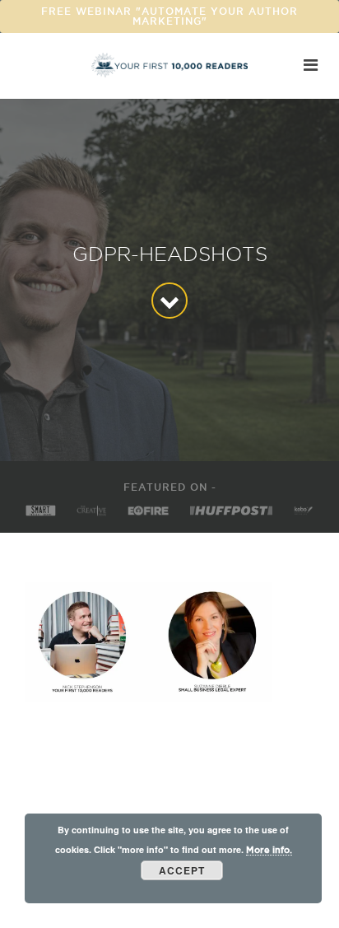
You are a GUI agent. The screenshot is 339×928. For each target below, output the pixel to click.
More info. (269, 850)
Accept (182, 870)
